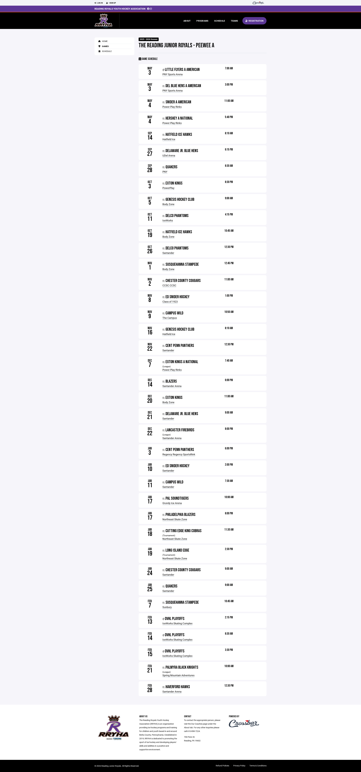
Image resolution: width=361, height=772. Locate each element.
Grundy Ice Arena (172, 503)
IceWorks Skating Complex (177, 623)
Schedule (219, 20)
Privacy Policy (239, 765)
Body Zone (168, 204)
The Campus (169, 318)
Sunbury (167, 607)
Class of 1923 (170, 301)
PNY (164, 171)
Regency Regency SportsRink (178, 454)
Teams (234, 20)
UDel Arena (168, 155)
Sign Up (112, 3)
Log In (100, 3)
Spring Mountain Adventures (178, 675)
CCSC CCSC (169, 285)
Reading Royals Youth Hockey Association (119, 8)
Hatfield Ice (168, 139)
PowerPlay (168, 188)
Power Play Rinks (172, 106)
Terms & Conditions (258, 765)
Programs (202, 20)
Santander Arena (171, 386)
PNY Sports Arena (172, 74)
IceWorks (167, 220)
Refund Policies (222, 765)
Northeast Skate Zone (174, 519)
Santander (168, 253)
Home (105, 41)
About (187, 20)
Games (105, 46)
